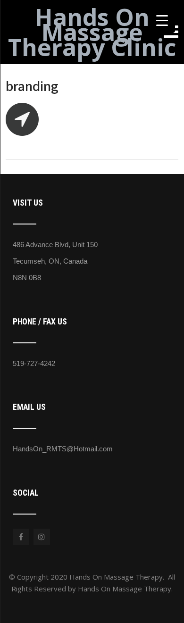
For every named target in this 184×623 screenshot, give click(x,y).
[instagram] (41, 537)
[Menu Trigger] (162, 20)
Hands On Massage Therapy (92, 32)
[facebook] (21, 537)
